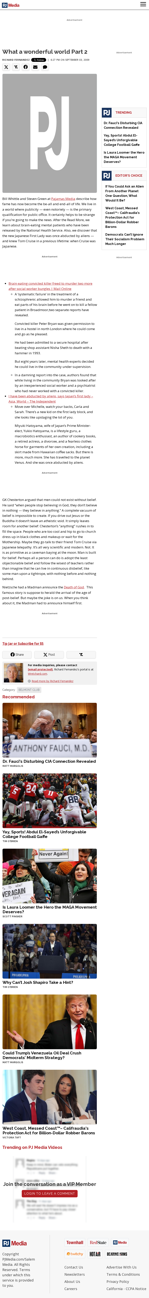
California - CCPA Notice (126, 1288)
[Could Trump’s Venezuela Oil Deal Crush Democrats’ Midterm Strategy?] (50, 1021)
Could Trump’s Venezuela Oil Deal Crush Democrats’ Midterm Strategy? (42, 1055)
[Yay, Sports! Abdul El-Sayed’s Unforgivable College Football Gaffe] (50, 800)
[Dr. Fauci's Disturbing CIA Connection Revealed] (50, 729)
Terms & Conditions (123, 1274)
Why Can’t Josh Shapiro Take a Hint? (38, 982)
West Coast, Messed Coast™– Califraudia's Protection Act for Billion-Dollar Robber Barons (49, 1130)
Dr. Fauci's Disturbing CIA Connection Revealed (49, 761)
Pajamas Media (63, 198)
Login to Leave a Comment (49, 1193)
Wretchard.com (37, 673)
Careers (70, 1288)
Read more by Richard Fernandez (52, 681)
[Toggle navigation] (143, 5)
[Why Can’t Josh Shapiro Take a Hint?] (50, 950)
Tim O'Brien (10, 841)
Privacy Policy (118, 1281)
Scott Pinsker (12, 916)
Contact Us (73, 1267)
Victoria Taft (12, 1137)
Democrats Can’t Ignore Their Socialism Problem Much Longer (124, 239)
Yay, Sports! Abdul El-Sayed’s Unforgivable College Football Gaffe (44, 834)
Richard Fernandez (16, 59)
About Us (72, 1281)
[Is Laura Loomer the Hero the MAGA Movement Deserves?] (50, 875)
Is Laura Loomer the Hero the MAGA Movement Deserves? (50, 909)
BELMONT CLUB (29, 689)
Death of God (74, 587)
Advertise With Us (122, 1267)
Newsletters (74, 1274)
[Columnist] (15, 672)
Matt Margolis (13, 766)
